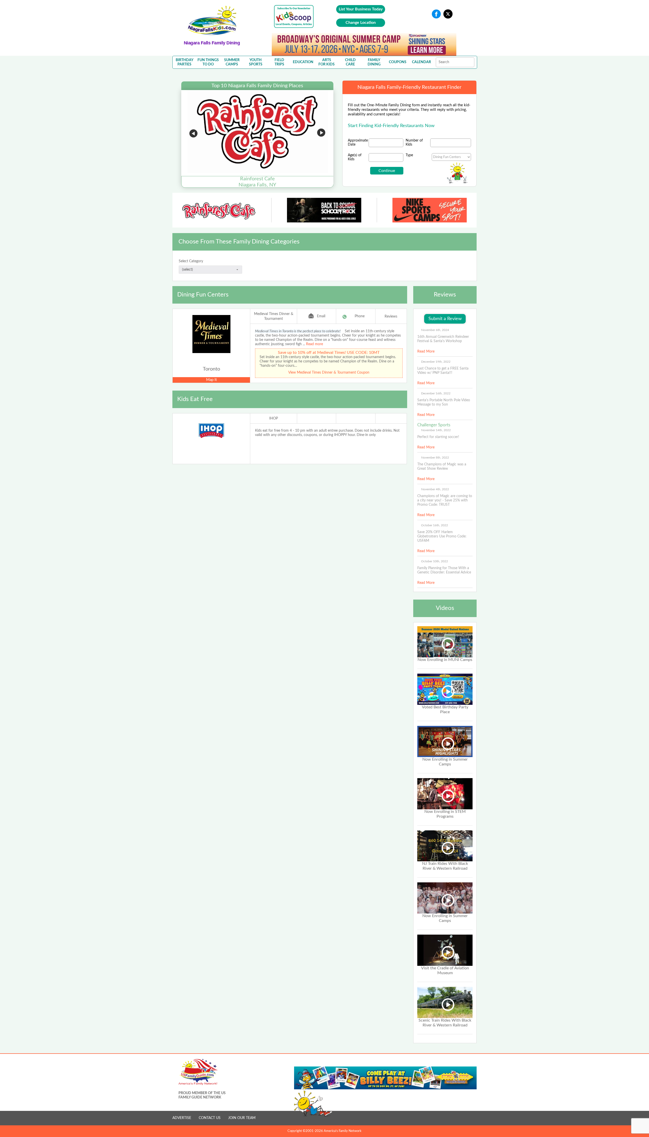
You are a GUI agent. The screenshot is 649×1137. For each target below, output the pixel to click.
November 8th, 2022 (435, 457)
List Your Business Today (361, 9)
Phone (360, 316)
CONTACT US (210, 1118)
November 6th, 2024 (435, 329)
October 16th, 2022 (434, 525)
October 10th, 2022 (434, 561)
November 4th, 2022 (435, 489)
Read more (314, 344)
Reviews (391, 316)
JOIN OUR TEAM (242, 1118)
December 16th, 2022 (435, 393)
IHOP (273, 418)
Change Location (361, 23)
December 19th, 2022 (435, 361)
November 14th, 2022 (436, 430)
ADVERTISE (181, 1118)
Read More (426, 351)
